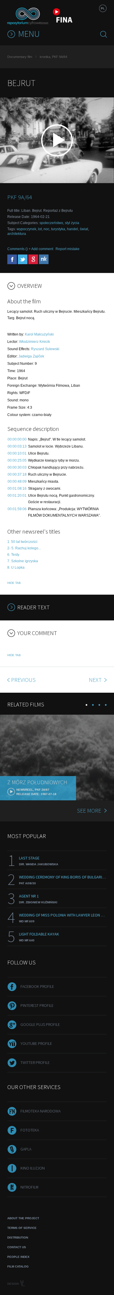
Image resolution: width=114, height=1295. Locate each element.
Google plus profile (40, 1024)
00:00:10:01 (17, 453)
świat (84, 229)
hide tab (14, 582)
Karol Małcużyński (39, 334)
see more (89, 810)
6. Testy (13, 555)
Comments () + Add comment (30, 249)
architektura (16, 234)
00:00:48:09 (17, 481)
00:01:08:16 (17, 488)
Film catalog (18, 1266)
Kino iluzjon (32, 1168)
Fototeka (29, 1130)
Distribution (17, 1237)
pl (103, 8)
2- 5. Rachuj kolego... (24, 548)
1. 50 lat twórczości (22, 542)
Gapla (25, 1149)
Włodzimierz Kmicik (34, 342)
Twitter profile (35, 1062)
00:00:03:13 (17, 446)
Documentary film (19, 57)
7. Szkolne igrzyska (22, 561)
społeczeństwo (51, 223)
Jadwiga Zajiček (31, 356)
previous (23, 679)
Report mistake (68, 249)
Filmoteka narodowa (40, 1111)
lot (40, 229)
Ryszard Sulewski (45, 349)
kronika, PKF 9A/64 (53, 57)
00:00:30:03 (17, 467)
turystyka (58, 229)
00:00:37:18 (17, 474)
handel (72, 229)
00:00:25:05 (17, 460)
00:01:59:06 (17, 509)
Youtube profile (36, 1043)
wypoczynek (26, 229)
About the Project (23, 1218)
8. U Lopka (16, 567)
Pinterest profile (36, 1005)
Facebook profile (37, 986)
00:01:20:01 (17, 495)
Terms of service (22, 1227)
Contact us (16, 1247)
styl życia (72, 223)
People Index (18, 1256)
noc (46, 229)
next (96, 679)
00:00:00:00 (17, 439)
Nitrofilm (29, 1187)
